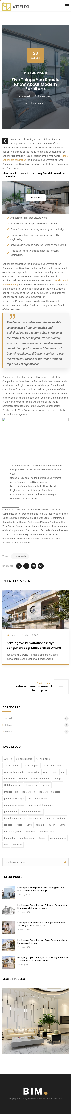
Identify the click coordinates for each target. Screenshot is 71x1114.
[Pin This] (33, 566)
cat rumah (9, 778)
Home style (43, 96)
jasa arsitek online (38, 798)
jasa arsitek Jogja (14, 798)
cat (63, 772)
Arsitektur (33, 772)
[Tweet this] (19, 566)
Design (57, 778)
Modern (42, 72)
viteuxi (26, 96)
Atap (45, 772)
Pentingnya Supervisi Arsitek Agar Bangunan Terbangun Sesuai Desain (41, 924)
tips (6, 844)
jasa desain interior (14, 818)
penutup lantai (27, 838)
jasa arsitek (28, 792)
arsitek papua (30, 765)
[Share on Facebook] (26, 566)
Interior (29, 72)
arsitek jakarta (24, 759)
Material (30, 831)
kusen (52, 825)
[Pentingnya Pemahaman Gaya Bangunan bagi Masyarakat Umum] (35, 609)
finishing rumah (12, 785)
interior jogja (11, 792)
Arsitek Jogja (43, 759)
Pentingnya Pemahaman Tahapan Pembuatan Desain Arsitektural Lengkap (42, 907)
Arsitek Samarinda (14, 772)
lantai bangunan (13, 831)
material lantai (46, 831)
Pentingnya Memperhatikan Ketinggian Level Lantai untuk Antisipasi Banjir (41, 889)
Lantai (62, 825)
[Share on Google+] (41, 566)
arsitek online (11, 765)
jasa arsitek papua (14, 805)
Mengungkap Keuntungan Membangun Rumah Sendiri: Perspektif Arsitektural (42, 959)
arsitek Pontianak (51, 765)
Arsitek (8, 759)
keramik (40, 825)
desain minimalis (40, 778)
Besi (54, 772)
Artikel (8, 718)
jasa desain (10, 811)
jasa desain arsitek (31, 811)
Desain (23, 778)
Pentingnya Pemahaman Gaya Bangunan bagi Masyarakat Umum (42, 942)
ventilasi (17, 844)
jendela (8, 825)
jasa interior (35, 818)
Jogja (19, 825)
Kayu (29, 825)
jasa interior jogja (56, 818)
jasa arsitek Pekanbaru (41, 805)
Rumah (42, 838)
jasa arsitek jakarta (49, 792)
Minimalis (9, 838)
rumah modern (58, 838)
